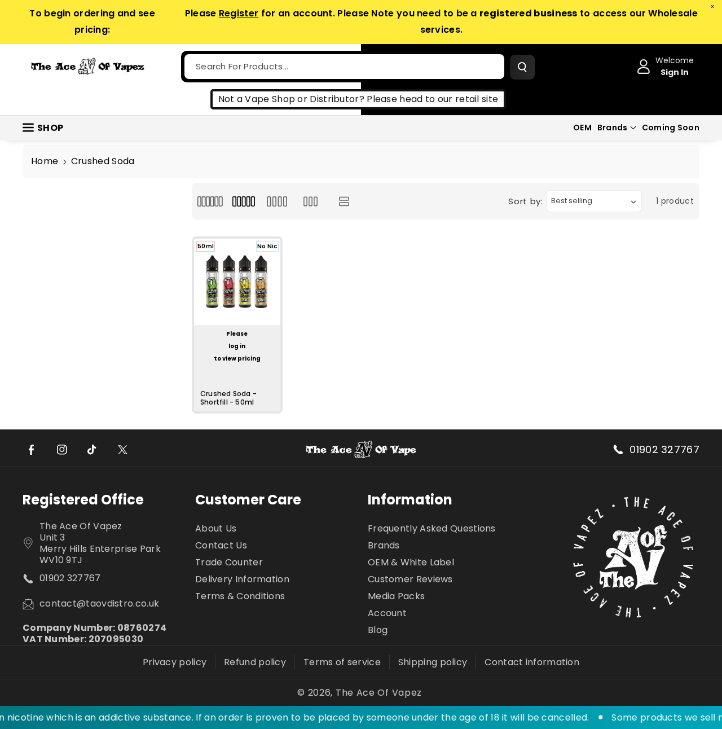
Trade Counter (229, 562)
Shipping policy (433, 662)
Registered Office (83, 499)
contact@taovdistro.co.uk (99, 603)
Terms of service (342, 662)
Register (238, 13)
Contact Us (221, 545)
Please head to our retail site (432, 99)
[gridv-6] (210, 201)
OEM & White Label (411, 562)
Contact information (532, 662)
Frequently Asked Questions (432, 529)
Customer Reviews (410, 579)
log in (236, 346)
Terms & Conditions (240, 596)
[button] (616, 127)
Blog (378, 629)
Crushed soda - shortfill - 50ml (228, 398)
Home (44, 161)
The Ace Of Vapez (379, 693)
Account (387, 613)
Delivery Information (242, 579)
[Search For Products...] (522, 67)
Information (410, 499)
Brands (612, 127)
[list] (343, 201)
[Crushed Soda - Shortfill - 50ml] (237, 282)
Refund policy (255, 662)
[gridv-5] (243, 201)
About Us (215, 529)
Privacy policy (174, 662)
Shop (50, 127)
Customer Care (248, 499)
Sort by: (525, 201)
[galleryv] (310, 201)
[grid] (277, 201)
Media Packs (396, 596)
